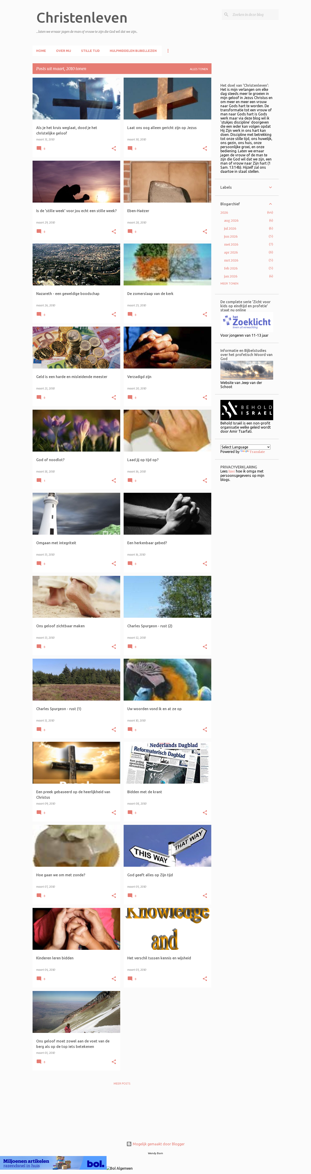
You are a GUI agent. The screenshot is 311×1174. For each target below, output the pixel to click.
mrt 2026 (231, 260)
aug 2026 (231, 221)
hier (232, 471)
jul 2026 (230, 228)
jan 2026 (230, 276)
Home (41, 51)
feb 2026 (231, 268)
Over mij (63, 51)
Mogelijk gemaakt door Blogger (158, 1144)
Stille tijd (90, 51)
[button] (114, 149)
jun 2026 (231, 236)
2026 (224, 213)
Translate (257, 452)
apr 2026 (231, 252)
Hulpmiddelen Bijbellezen (133, 51)
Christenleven (81, 17)
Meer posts (122, 1083)
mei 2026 (231, 244)
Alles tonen (199, 69)
